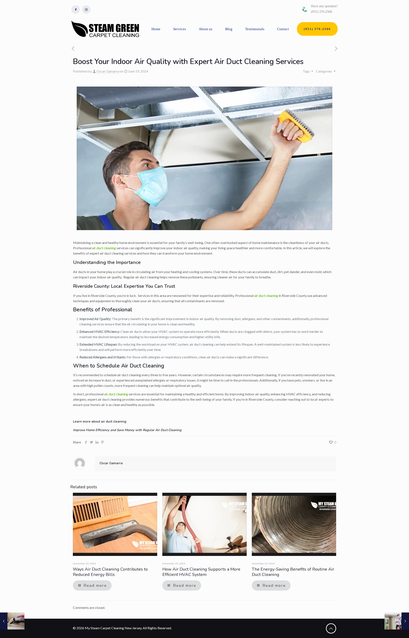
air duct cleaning (104, 248)
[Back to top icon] (331, 628)
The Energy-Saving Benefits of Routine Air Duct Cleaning (293, 571)
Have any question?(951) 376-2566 (324, 8)
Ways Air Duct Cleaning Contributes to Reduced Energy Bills (110, 571)
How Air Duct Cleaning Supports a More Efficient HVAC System (201, 571)
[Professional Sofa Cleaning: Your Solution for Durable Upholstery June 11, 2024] (12, 620)
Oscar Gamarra (107, 71)
